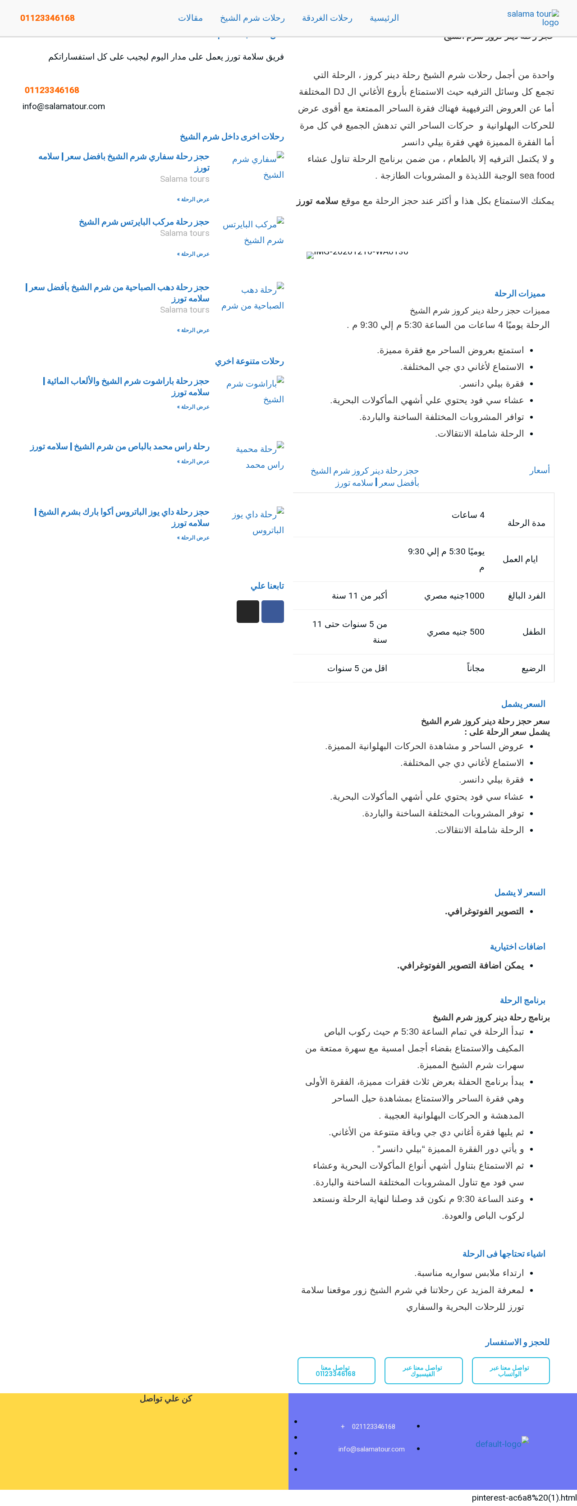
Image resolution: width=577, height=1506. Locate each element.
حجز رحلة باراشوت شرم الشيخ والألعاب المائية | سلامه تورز (126, 386)
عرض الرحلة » (193, 199)
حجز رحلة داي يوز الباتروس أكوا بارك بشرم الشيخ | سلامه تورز (122, 517)
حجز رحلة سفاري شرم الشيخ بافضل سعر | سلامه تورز (124, 162)
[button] (310, 255)
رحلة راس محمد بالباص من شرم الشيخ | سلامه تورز (120, 446)
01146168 (51, 90)
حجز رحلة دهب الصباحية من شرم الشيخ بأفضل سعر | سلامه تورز (117, 292)
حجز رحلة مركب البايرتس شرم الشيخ (144, 222)
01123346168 (46, 18)
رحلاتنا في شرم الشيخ (413, 1290)
